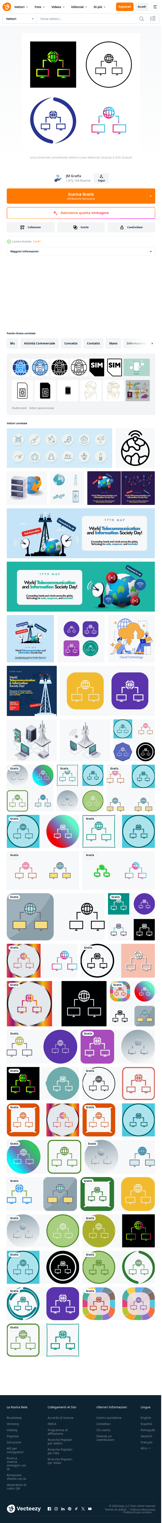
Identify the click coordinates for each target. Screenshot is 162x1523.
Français (143, 1442)
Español (143, 1424)
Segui (101, 180)
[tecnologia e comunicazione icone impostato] (67, 488)
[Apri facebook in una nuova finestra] (49, 1508)
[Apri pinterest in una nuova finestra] (69, 1508)
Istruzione (14, 1442)
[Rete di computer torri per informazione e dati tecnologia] (32, 740)
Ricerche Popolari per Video (60, 1461)
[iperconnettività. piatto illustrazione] (131, 638)
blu (12, 343)
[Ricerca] (141, 18)
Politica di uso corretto (134, 1512)
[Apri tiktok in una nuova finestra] (76, 1508)
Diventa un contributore (105, 1438)
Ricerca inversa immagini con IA (16, 1463)
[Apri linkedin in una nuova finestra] (63, 1508)
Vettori (19, 7)
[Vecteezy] (7, 7)
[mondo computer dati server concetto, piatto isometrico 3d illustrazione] (27, 488)
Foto (38, 7)
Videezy (12, 1430)
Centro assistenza (109, 1418)
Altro (141, 1448)
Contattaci (103, 1424)
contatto (93, 343)
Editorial (77, 7)
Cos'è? (36, 241)
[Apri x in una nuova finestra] (83, 1508)
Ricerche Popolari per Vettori (60, 1441)
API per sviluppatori (15, 1450)
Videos (56, 7)
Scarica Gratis (81, 196)
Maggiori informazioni (24, 251)
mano (113, 343)
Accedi (142, 6)
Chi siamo (103, 1430)
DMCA (52, 1424)
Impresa (13, 1436)
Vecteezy (13, 1424)
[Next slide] (145, 343)
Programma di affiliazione (58, 1432)
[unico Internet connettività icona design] (134, 740)
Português (145, 1430)
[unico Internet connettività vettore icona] (81, 638)
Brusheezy (14, 1418)
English (143, 1418)
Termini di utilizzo (112, 1509)
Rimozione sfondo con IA (16, 1477)
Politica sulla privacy (139, 1509)
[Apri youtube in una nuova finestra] (90, 1508)
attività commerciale (39, 343)
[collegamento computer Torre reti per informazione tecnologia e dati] (85, 740)
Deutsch (143, 1436)
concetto (71, 343)
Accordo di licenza (60, 1418)
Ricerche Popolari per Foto (60, 1451)
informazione (136, 343)
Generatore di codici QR (16, 1486)
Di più (98, 7)
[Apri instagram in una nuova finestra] (56, 1508)
